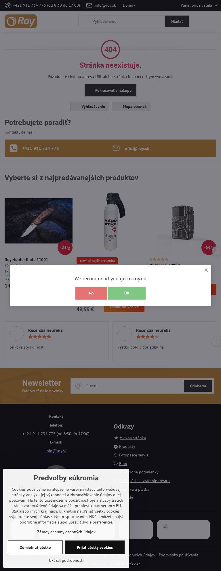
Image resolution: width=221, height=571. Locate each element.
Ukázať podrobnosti (66, 560)
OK (126, 293)
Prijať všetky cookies (95, 547)
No (91, 293)
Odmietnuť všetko (35, 547)
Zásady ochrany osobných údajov (66, 531)
